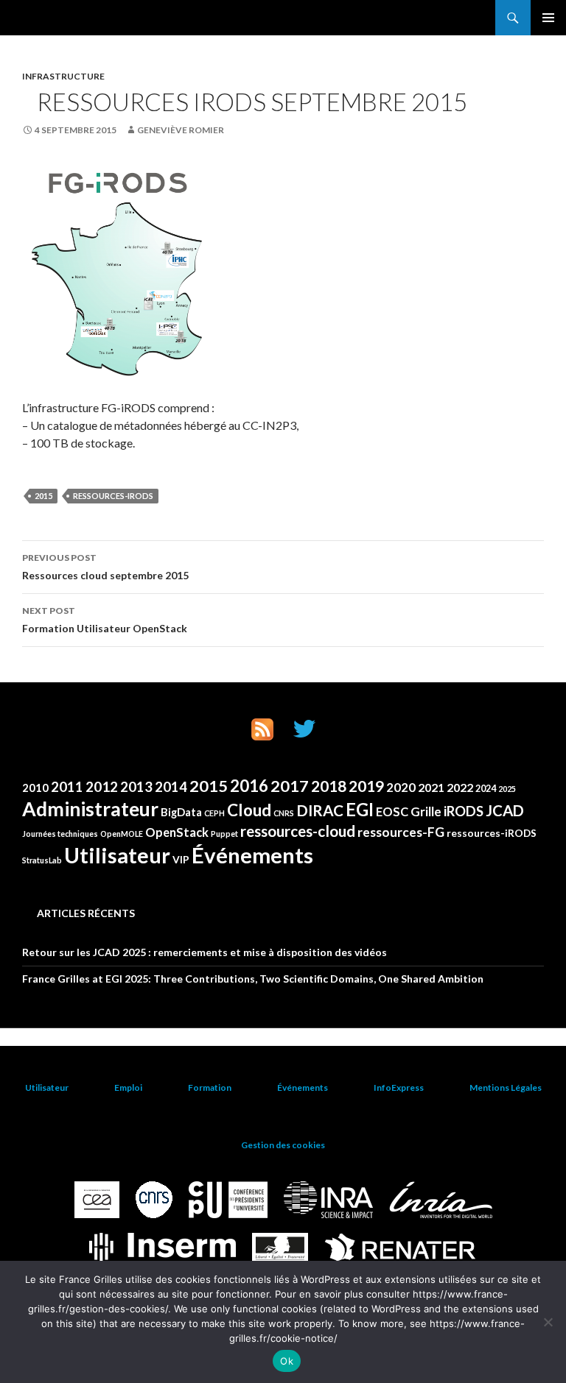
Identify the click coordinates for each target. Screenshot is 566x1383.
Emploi (128, 1087)
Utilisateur (117, 855)
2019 (366, 786)
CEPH (214, 813)
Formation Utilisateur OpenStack (104, 619)
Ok (286, 1361)
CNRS (283, 813)
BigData (181, 811)
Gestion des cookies (283, 1144)
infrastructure (63, 76)
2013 (136, 787)
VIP (180, 859)
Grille (425, 811)
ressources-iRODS (113, 496)
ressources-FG (400, 832)
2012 (101, 786)
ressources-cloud (297, 831)
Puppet (224, 833)
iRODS (463, 811)
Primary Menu (548, 17)
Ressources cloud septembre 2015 (105, 566)
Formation (209, 1087)
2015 (43, 496)
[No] (547, 1322)
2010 (35, 787)
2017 (289, 786)
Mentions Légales (505, 1087)
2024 (485, 788)
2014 (171, 787)
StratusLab (42, 860)
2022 (460, 787)
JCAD (505, 810)
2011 (67, 787)
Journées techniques (60, 833)
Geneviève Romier (180, 129)
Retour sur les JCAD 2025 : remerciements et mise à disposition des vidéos (204, 952)
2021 (431, 787)
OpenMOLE (121, 833)
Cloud (249, 810)
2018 (328, 786)
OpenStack (177, 832)
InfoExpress (399, 1087)
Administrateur (90, 809)
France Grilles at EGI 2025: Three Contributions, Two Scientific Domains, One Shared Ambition (252, 978)
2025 (507, 788)
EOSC (392, 811)
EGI (360, 809)
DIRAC (319, 810)
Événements (252, 855)
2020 (401, 787)
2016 (249, 786)
